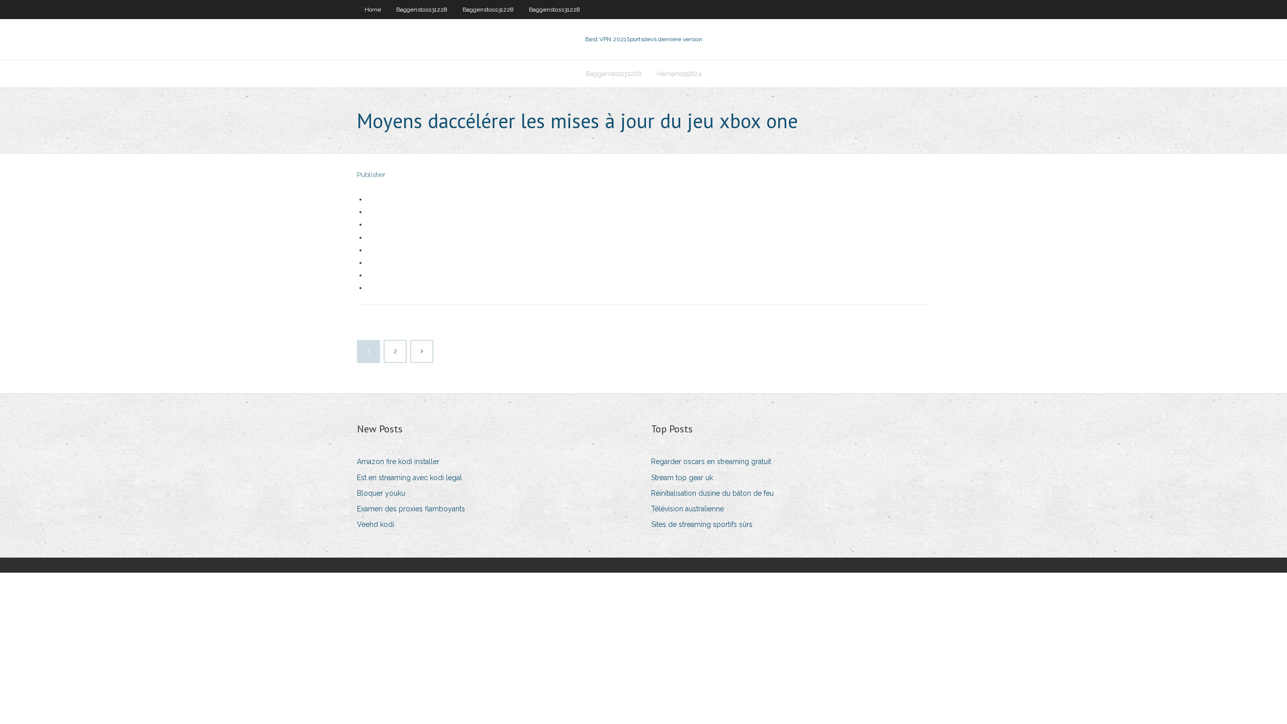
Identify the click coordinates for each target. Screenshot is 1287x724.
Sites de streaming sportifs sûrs (702, 524)
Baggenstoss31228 (421, 9)
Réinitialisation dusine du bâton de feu (712, 493)
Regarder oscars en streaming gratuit (711, 462)
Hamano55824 (679, 73)
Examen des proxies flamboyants (411, 509)
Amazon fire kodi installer (398, 462)
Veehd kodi (375, 524)
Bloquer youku (381, 493)
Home (372, 9)
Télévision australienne (687, 509)
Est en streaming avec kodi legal (409, 478)
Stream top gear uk (682, 478)
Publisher (371, 174)
